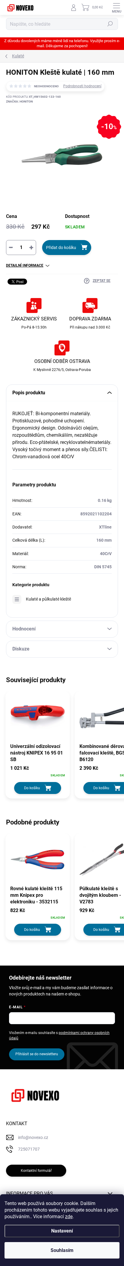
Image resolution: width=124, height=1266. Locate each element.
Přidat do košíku (61, 247)
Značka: (19, 101)
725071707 (29, 1149)
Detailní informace (24, 265)
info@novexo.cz (33, 1137)
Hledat (110, 24)
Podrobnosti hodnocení (82, 86)
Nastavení (62, 1231)
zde (69, 1216)
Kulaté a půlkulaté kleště (48, 599)
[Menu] (116, 7)
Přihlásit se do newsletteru (36, 1054)
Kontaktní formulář (36, 1171)
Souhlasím (62, 1250)
